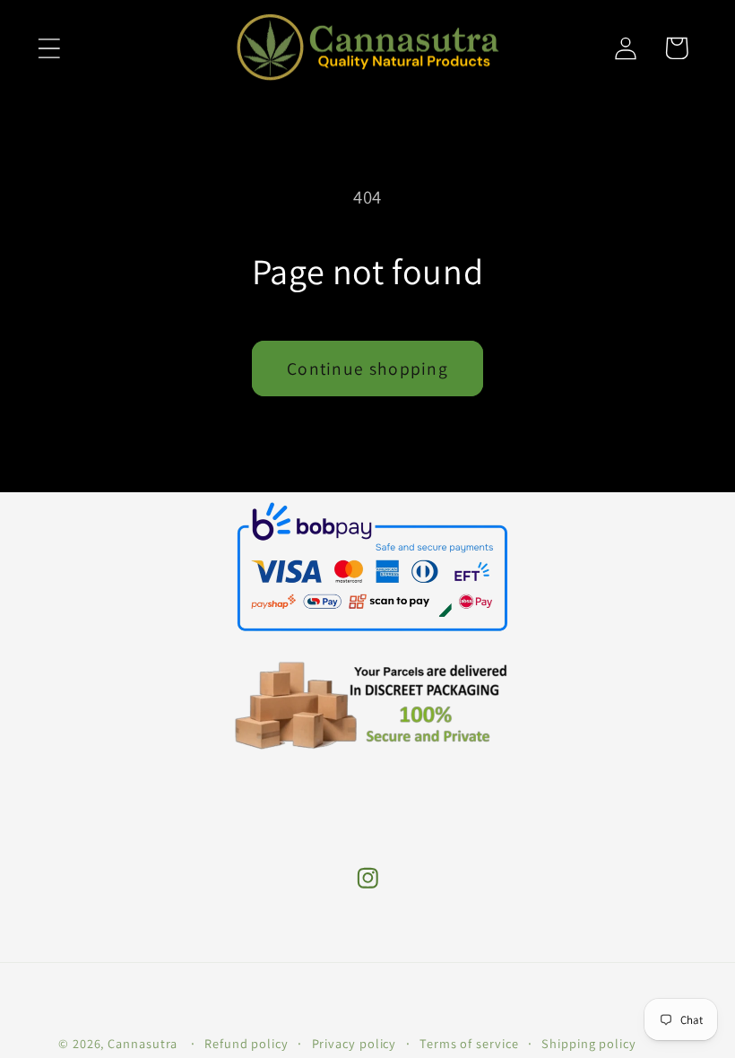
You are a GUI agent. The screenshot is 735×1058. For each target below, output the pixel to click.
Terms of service (469, 1043)
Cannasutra (142, 1043)
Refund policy (246, 1043)
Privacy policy (354, 1043)
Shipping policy (588, 1043)
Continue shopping (367, 368)
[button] (48, 48)
